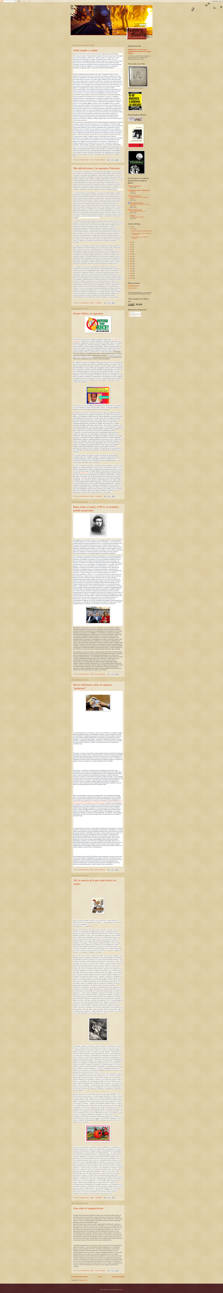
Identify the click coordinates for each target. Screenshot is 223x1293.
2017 (131, 256)
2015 (131, 261)
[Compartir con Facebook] (116, 160)
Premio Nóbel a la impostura (88, 313)
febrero (133, 229)
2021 (131, 247)
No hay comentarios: (100, 159)
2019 (131, 251)
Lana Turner (85, 147)
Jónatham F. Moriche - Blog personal (140, 190)
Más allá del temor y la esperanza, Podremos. (97, 168)
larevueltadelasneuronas (136, 203)
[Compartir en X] (115, 160)
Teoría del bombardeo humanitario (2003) (141, 231)
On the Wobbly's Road (136, 210)
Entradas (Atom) (83, 1280)
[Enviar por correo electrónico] (111, 160)
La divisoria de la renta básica (137, 217)
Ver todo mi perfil (132, 288)
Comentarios (133, 315)
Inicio (100, 1277)
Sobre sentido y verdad (85, 50)
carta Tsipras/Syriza (135, 186)
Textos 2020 (133, 191)
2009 (131, 275)
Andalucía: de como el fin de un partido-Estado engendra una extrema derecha (139, 51)
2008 (131, 278)
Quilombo (132, 215)
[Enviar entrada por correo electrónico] (108, 159)
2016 (131, 259)
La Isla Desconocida (135, 196)
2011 (131, 271)
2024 (131, 227)
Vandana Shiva (85, 472)
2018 (131, 254)
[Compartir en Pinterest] (118, 160)
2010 (131, 273)
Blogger (121, 1289)
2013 (131, 266)
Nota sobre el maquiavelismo (88, 1208)
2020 (131, 249)
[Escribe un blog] (113, 160)
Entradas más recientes (79, 1277)
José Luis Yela (77, 147)
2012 (131, 268)
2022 (131, 244)
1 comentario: (98, 303)
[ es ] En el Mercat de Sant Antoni (137, 211)
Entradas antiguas (118, 1277)
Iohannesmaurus (134, 285)
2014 (131, 263)
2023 (131, 242)
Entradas (132, 312)
